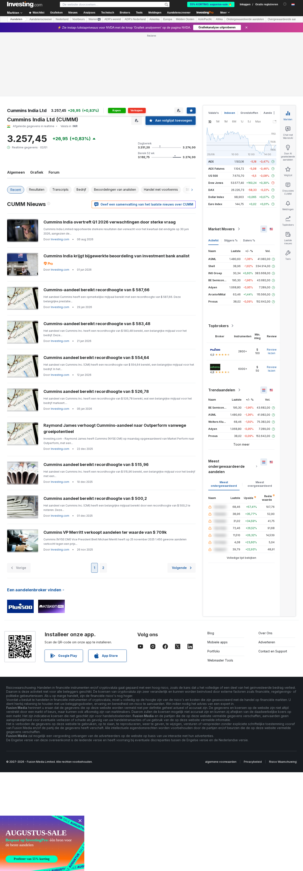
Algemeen (16, 172)
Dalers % (249, 240)
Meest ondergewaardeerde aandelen (226, 466)
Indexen (229, 112)
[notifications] (284, 4)
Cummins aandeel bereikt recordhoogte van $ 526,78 (96, 391)
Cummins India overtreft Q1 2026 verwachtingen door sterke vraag (109, 222)
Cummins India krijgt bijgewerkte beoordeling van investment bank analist (116, 256)
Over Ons (265, 633)
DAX (211, 190)
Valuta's (213, 112)
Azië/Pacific (205, 19)
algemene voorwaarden (220, 761)
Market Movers (221, 229)
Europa (167, 19)
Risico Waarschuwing (283, 761)
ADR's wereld (112, 19)
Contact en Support (272, 651)
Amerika (154, 19)
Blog (210, 633)
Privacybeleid (253, 761)
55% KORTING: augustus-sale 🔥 (211, 4)
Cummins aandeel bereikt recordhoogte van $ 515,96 (96, 464)
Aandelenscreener (179, 12)
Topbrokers (218, 326)
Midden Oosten (185, 19)
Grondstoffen (249, 112)
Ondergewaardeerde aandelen (245, 19)
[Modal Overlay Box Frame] (42, 843)
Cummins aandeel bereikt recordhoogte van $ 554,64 (96, 357)
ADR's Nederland (135, 19)
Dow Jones (215, 182)
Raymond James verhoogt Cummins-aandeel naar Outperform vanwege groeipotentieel (114, 428)
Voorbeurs (78, 19)
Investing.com (60, 239)
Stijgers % (231, 240)
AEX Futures (216, 168)
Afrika (219, 19)
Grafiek (36, 172)
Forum (54, 172)
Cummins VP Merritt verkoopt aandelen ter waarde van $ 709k (105, 532)
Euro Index (215, 204)
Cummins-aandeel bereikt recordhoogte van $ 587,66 (96, 289)
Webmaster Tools (220, 660)
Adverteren (266, 642)
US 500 (213, 175)
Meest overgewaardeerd (260, 484)
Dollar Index (216, 197)
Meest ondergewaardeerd (224, 484)
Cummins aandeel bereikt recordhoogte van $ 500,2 (95, 498)
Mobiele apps (217, 642)
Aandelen (16, 19)
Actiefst (213, 240)
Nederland (62, 19)
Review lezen (272, 351)
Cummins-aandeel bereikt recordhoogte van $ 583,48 (96, 323)
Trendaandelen (221, 390)
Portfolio (213, 651)
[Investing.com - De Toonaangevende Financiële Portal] (24, 4)
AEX (211, 161)
